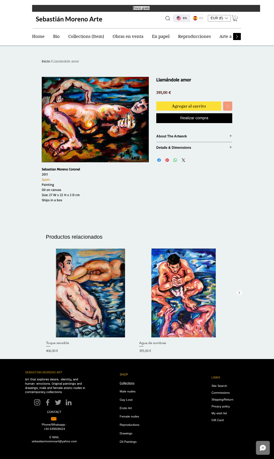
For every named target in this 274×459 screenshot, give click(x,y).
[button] (219, 18)
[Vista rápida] (90, 293)
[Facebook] (47, 402)
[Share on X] (183, 160)
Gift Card (217, 420)
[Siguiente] (239, 292)
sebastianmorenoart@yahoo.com (54, 441)
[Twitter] (58, 402)
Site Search (219, 385)
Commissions (220, 392)
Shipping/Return (222, 399)
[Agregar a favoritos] (227, 106)
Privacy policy (220, 406)
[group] (137, 301)
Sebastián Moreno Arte (69, 19)
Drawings (126, 433)
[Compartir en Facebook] (159, 160)
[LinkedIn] (68, 402)
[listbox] (219, 18)
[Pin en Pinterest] (167, 160)
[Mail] (54, 418)
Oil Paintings (128, 441)
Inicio (46, 61)
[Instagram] (37, 402)
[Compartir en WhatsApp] (175, 160)
